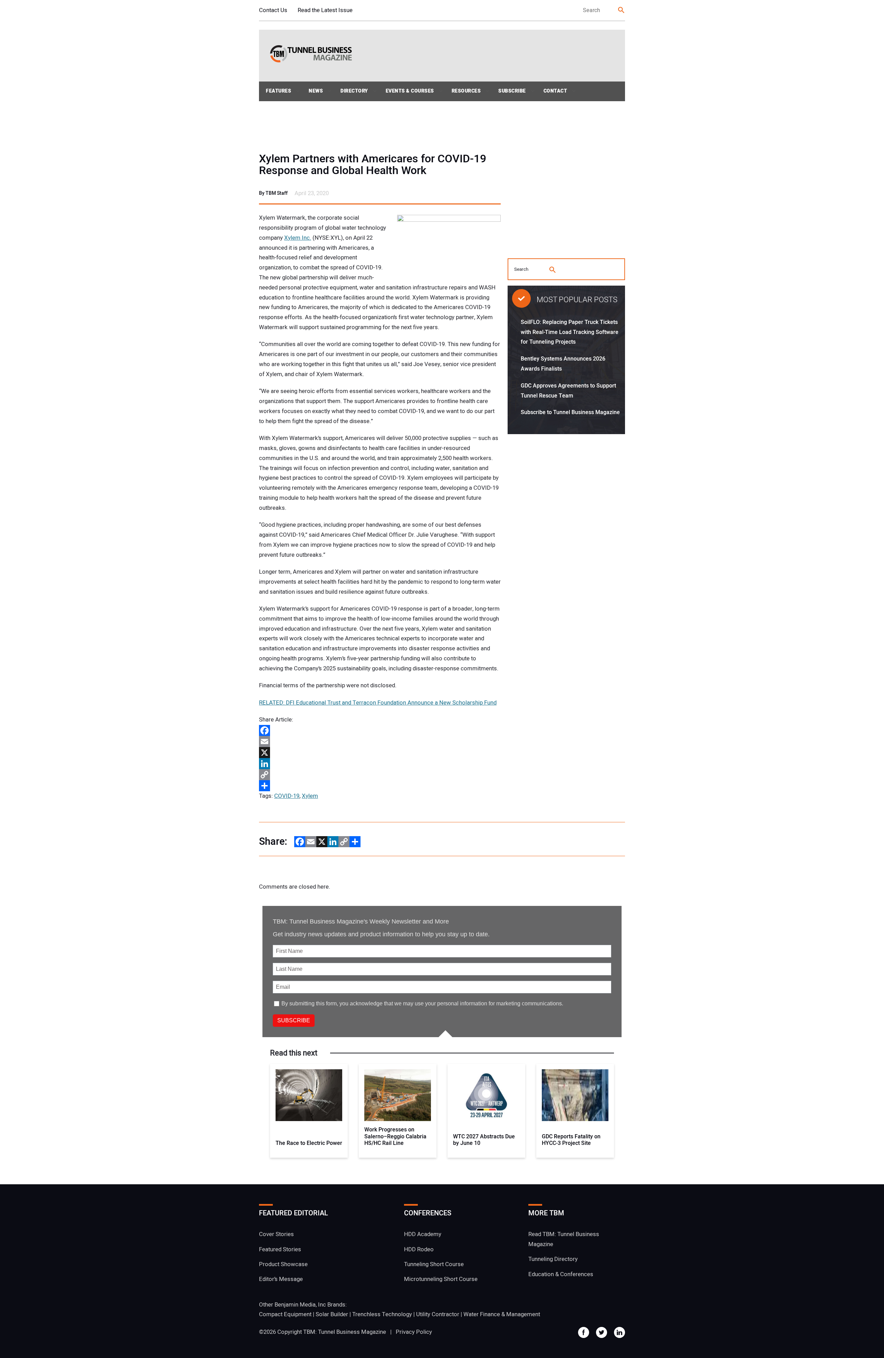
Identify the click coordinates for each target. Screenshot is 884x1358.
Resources (466, 91)
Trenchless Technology (382, 1314)
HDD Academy (422, 1234)
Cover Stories (276, 1234)
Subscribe (512, 91)
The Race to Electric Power (309, 1143)
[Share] (380, 785)
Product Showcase (283, 1264)
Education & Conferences (560, 1274)
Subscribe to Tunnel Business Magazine (570, 412)
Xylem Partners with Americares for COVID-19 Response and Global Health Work (372, 164)
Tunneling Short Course (434, 1264)
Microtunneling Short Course (441, 1279)
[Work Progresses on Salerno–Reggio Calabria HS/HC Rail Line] (397, 1095)
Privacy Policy (414, 1332)
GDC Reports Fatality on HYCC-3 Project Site (571, 1140)
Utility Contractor (437, 1314)
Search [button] (621, 10)
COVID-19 (286, 796)
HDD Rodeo (419, 1249)
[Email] (380, 741)
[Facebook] (380, 730)
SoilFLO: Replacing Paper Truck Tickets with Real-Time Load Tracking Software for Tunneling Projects (569, 332)
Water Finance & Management (501, 1314)
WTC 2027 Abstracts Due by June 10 (484, 1140)
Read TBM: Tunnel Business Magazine (563, 1239)
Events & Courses (410, 91)
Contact (555, 91)
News (316, 91)
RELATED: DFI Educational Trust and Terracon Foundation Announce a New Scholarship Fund (378, 702)
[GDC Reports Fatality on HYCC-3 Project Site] (575, 1095)
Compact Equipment (285, 1314)
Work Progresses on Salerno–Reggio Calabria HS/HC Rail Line (395, 1137)
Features (278, 91)
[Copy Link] (380, 774)
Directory (354, 91)
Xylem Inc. (297, 237)
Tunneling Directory (553, 1259)
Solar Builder (332, 1314)
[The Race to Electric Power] (309, 1095)
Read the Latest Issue (325, 10)
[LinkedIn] (380, 763)
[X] (380, 752)
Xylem (310, 796)
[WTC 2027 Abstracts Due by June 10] (486, 1095)
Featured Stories (280, 1249)
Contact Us (273, 10)
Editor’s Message (281, 1279)
